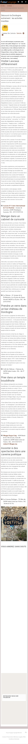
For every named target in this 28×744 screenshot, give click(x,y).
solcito (19, 33)
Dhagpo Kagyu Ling (10, 435)
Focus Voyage (9, 732)
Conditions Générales (14, 739)
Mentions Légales (18, 737)
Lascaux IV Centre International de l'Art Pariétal (14, 207)
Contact (4, 737)
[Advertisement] (14, 610)
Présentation (10, 737)
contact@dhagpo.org (10, 444)
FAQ (24, 737)
